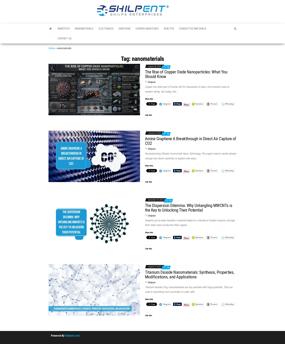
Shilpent (152, 82)
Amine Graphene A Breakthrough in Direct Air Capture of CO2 (190, 141)
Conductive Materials (192, 28)
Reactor (169, 28)
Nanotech (64, 28)
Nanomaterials (84, 28)
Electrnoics (106, 28)
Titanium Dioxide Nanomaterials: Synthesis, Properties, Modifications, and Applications (189, 275)
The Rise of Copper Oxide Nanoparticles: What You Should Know (186, 74)
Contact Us (65, 38)
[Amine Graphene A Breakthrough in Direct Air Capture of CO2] (94, 156)
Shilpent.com (72, 335)
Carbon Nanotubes (147, 28)
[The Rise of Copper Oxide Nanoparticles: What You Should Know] (94, 89)
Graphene (125, 28)
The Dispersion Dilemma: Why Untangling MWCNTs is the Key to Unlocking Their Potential (188, 208)
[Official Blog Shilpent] (50, 29)
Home (51, 48)
